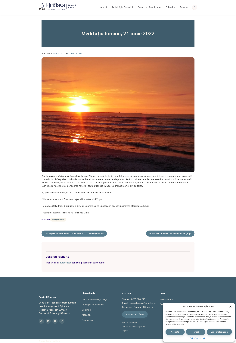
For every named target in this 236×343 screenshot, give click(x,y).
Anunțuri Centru (58, 220)
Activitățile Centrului (122, 7)
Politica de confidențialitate (133, 326)
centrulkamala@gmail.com (142, 303)
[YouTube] (55, 321)
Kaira (57, 341)
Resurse (184, 7)
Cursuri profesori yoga (149, 7)
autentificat (65, 262)
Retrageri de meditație (93, 304)
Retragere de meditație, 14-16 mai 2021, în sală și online (74, 233)
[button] (230, 306)
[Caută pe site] (194, 7)
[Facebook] (41, 321)
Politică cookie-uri (197, 338)
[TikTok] (61, 321)
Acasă (103, 7)
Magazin (86, 314)
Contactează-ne (135, 314)
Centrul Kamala (75, 54)
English (125, 330)
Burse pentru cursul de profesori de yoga (170, 233)
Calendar (170, 7)
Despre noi (87, 320)
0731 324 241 (138, 299)
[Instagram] (48, 321)
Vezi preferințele (219, 332)
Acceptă (175, 332)
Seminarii (86, 309)
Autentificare (166, 299)
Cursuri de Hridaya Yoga (94, 299)
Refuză (195, 332)
